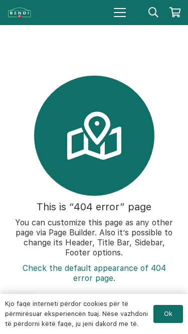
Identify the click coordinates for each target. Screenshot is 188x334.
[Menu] (119, 12)
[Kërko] (153, 12)
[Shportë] (175, 12)
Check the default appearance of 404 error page (94, 273)
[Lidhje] (19, 13)
